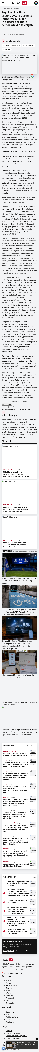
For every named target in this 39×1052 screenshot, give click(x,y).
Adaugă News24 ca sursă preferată (15, 79)
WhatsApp (23, 402)
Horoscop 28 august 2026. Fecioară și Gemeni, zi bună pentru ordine (15, 754)
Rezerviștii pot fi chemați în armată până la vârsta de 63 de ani (16, 865)
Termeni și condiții (13, 1033)
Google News (8, 951)
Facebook (13, 402)
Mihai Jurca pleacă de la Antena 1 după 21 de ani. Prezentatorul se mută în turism (16, 474)
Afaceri (8, 983)
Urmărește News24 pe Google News (16, 77)
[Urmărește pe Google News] (36, 3)
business (27, 387)
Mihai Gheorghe (9, 415)
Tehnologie (10, 998)
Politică (9, 990)
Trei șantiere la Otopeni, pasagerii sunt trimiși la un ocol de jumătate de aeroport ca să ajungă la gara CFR (15, 828)
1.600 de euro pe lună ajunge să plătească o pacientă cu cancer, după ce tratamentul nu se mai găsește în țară (14, 815)
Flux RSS (13, 1049)
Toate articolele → (20, 437)
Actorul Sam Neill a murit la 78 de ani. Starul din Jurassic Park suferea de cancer (14, 544)
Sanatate (9, 995)
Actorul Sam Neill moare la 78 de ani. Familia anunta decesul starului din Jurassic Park (15, 509)
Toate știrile (31, 746)
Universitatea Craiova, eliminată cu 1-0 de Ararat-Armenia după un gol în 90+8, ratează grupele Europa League (15, 776)
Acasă (4, 9)
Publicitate (10, 1022)
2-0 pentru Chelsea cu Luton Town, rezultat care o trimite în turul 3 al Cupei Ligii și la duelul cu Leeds (15, 764)
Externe (9, 988)
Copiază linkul (6, 404)
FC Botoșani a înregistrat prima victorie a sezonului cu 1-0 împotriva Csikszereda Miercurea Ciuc (15, 789)
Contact (9, 1031)
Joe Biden (12, 407)
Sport (8, 1000)
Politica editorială (12, 1017)
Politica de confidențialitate (16, 1036)
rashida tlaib (26, 409)
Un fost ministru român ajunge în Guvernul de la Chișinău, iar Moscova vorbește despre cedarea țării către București (15, 854)
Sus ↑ (19, 1049)
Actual (8, 980)
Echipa (8, 1014)
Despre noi (10, 1012)
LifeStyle (9, 993)
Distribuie (6, 49)
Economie (10, 1003)
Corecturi (9, 1019)
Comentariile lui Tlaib (10, 151)
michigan (19, 407)
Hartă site (5, 1049)
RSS (27, 951)
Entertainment (11, 985)
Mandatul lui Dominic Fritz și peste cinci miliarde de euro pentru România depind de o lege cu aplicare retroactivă (15, 802)
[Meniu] (3, 3)
